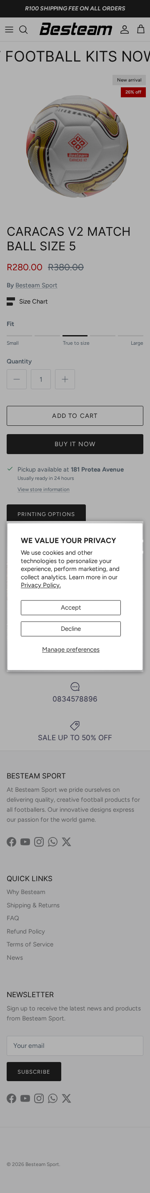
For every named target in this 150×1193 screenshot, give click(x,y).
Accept (71, 607)
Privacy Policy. (41, 585)
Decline (71, 628)
